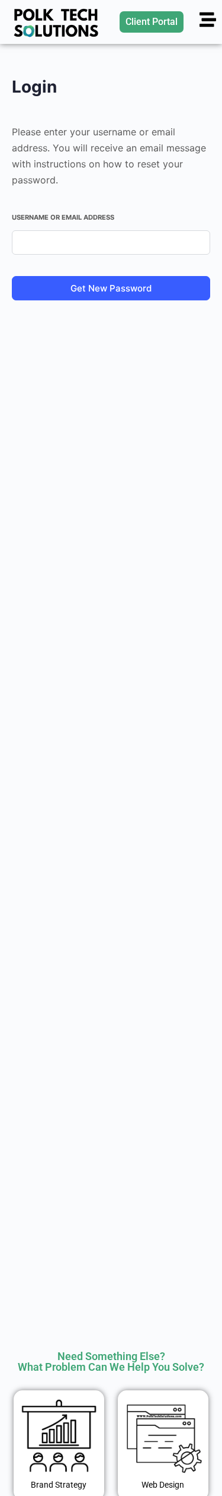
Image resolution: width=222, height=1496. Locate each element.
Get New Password (111, 288)
